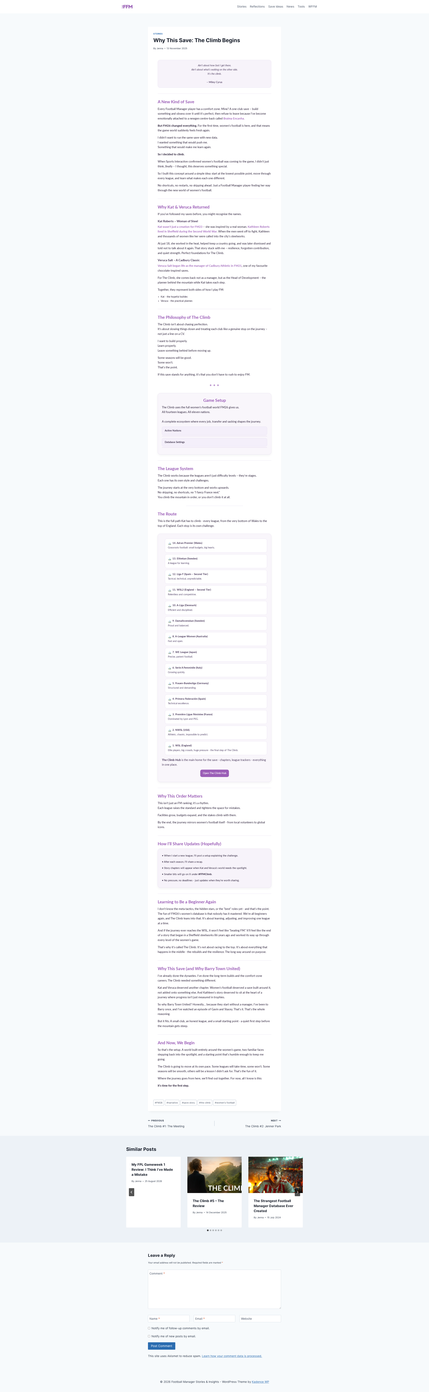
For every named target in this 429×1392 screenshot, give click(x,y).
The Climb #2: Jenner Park (263, 1123)
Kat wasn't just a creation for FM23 (180, 226)
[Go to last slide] (131, 1192)
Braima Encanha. (234, 118)
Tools (301, 6)
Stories (242, 6)
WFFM (312, 6)
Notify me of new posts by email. (173, 1336)
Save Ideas (275, 6)
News (290, 6)
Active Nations (173, 430)
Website (246, 1318)
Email (200, 1318)
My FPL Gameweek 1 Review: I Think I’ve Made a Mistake (152, 1170)
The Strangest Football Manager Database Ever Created (273, 1206)
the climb (204, 1102)
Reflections (257, 6)
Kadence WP (260, 1381)
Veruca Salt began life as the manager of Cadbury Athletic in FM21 (200, 265)
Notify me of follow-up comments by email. (180, 1328)
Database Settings (175, 442)
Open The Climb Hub (214, 773)
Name (154, 1318)
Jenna (160, 48)
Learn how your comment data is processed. (232, 1356)
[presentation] (214, 1175)
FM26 (158, 1102)
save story (188, 1102)
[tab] (208, 1230)
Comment (157, 1273)
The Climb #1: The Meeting (166, 1123)
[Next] (297, 1192)
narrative (172, 1102)
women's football (225, 1102)
